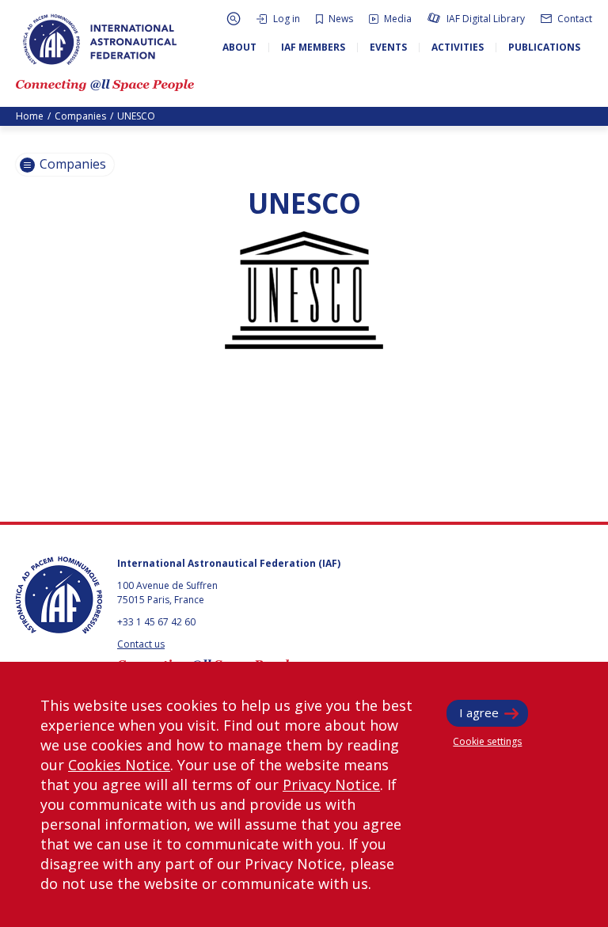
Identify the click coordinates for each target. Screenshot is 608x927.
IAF (100, 39)
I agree (479, 712)
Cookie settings (487, 741)
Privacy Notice (331, 784)
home (30, 116)
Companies (80, 116)
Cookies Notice (119, 764)
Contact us (141, 644)
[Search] (233, 18)
